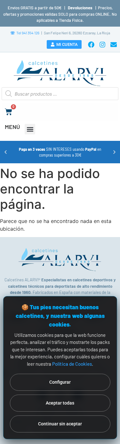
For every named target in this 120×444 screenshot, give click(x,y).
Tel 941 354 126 (24, 32)
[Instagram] (102, 44)
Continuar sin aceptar (60, 423)
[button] (30, 129)
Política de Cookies (72, 364)
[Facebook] (91, 44)
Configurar (60, 382)
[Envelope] (113, 44)
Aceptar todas (60, 403)
